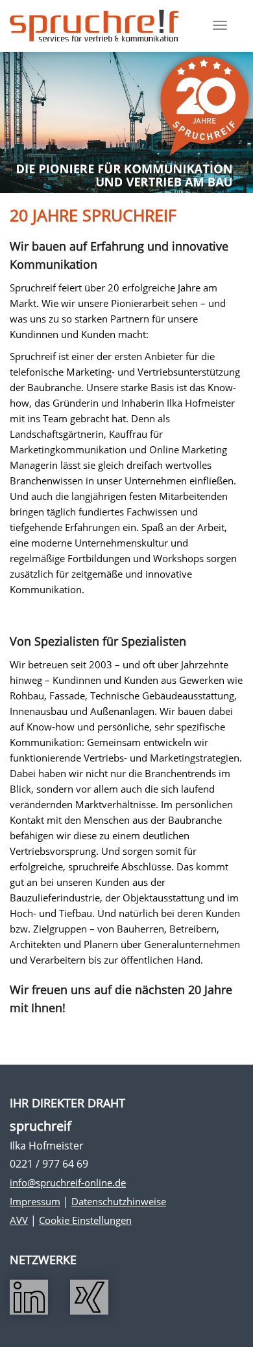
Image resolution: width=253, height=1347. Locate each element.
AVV (19, 1220)
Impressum (35, 1201)
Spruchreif (94, 26)
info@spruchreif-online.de (68, 1182)
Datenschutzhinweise (118, 1201)
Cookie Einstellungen (85, 1220)
